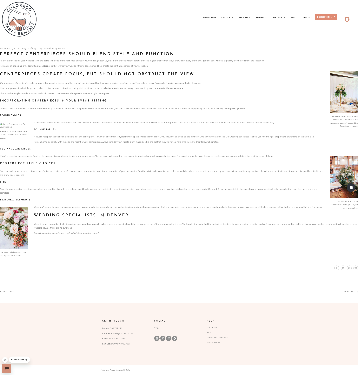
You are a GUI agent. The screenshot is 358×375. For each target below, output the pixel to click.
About (294, 17)
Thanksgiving (208, 17)
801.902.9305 (124, 343)
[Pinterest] (174, 338)
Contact (307, 17)
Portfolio (261, 17)
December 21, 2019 (9, 48)
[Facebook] (156, 338)
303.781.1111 (117, 328)
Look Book (245, 17)
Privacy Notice (213, 342)
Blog (24, 48)
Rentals (225, 17)
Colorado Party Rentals (54, 48)
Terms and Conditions (217, 337)
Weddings (31, 48)
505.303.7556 (118, 338)
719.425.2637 (127, 333)
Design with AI (325, 17)
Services (277, 17)
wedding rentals (90, 233)
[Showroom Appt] (351, 187)
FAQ (209, 332)
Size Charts (212, 327)
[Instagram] (162, 338)
